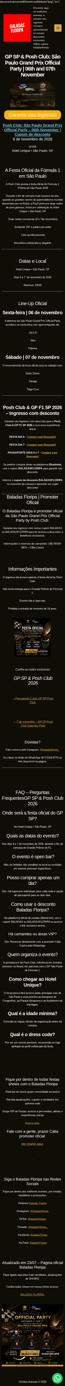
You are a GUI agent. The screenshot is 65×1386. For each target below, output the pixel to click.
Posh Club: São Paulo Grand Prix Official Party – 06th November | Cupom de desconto (32, 130)
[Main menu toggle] (58, 28)
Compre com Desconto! (41, 437)
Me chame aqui (32, 1144)
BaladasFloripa (39, 1235)
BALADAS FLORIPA (32, 1294)
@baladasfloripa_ (49, 749)
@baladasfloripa (39, 1211)
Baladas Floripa (38, 1203)
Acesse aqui (32, 1123)
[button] (57, 1378)
